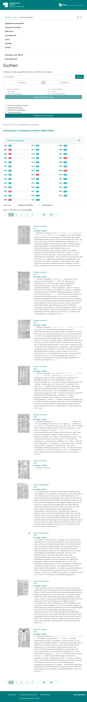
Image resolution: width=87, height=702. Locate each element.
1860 (6, 162)
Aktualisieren (47, 205)
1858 (6, 154)
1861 (6, 166)
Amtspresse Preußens (13, 27)
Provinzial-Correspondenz (17, 110)
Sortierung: (7, 205)
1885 (61, 150)
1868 (6, 196)
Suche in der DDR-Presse (43, 97)
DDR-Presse (9, 31)
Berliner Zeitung (13, 89)
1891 (61, 175)
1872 (33, 154)
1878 (33, 179)
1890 (61, 170)
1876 (33, 170)
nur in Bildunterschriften (56, 94)
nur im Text (52, 92)
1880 (33, 187)
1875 (33, 166)
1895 (61, 191)
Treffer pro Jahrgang (15, 140)
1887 (61, 158)
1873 (33, 158)
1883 (33, 200)
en (81, 17)
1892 (61, 179)
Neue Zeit (11, 92)
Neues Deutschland (15, 94)
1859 (6, 158)
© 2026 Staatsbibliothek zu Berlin (29, 698)
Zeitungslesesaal (11, 59)
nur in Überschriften (55, 89)
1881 (33, 191)
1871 (33, 150)
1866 (6, 187)
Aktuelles (8, 43)
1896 (61, 196)
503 (51, 214)
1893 (61, 183)
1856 (6, 145)
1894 (61, 187)
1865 (6, 183)
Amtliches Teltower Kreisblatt (18, 105)
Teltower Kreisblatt (14, 112)
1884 (61, 145)
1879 (33, 183)
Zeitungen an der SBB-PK (14, 55)
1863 (6, 175)
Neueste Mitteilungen (15, 108)
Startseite (8, 17)
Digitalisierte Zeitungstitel (14, 23)
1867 (6, 191)
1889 (61, 166)
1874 (33, 162)
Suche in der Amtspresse (43, 115)
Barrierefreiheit (45, 695)
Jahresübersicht (10, 35)
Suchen (79, 77)
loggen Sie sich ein (11, 124)
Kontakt (8, 47)
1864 (6, 179)
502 (44, 214)
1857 (6, 150)
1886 (61, 154)
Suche (15, 17)
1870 (33, 145)
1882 (33, 196)
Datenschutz (12, 695)
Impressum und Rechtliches (28, 695)
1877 (33, 175)
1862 (6, 170)
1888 (61, 162)
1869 (6, 200)
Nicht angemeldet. (79, 695)
